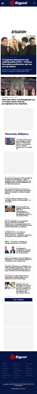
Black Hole (17, 363)
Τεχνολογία (29, 363)
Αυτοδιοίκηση (18, 370)
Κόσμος (4, 370)
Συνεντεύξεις (6, 375)
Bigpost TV (29, 373)
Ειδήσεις (4, 363)
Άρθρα (4, 377)
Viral (27, 366)
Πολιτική (4, 366)
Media (15, 366)
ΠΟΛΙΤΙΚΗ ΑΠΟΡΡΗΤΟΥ (26, 384)
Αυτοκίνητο (17, 375)
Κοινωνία (4, 373)
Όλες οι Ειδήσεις (18, 300)
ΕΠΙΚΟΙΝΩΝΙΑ (18, 385)
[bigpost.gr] (18, 3)
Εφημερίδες (29, 375)
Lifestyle (16, 368)
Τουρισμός (29, 370)
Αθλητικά (16, 373)
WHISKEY (23, 389)
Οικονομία (5, 368)
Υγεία (15, 377)
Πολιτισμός (29, 368)
